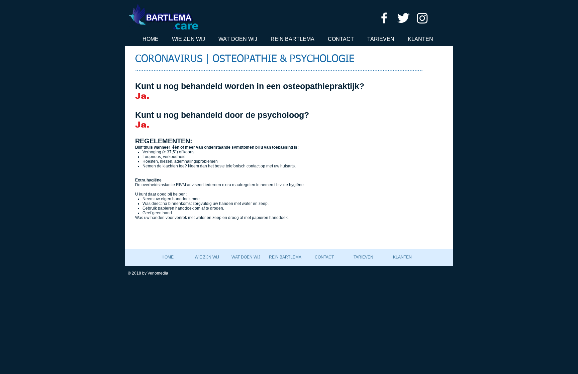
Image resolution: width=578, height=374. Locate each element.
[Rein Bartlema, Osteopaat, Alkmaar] (384, 18)
